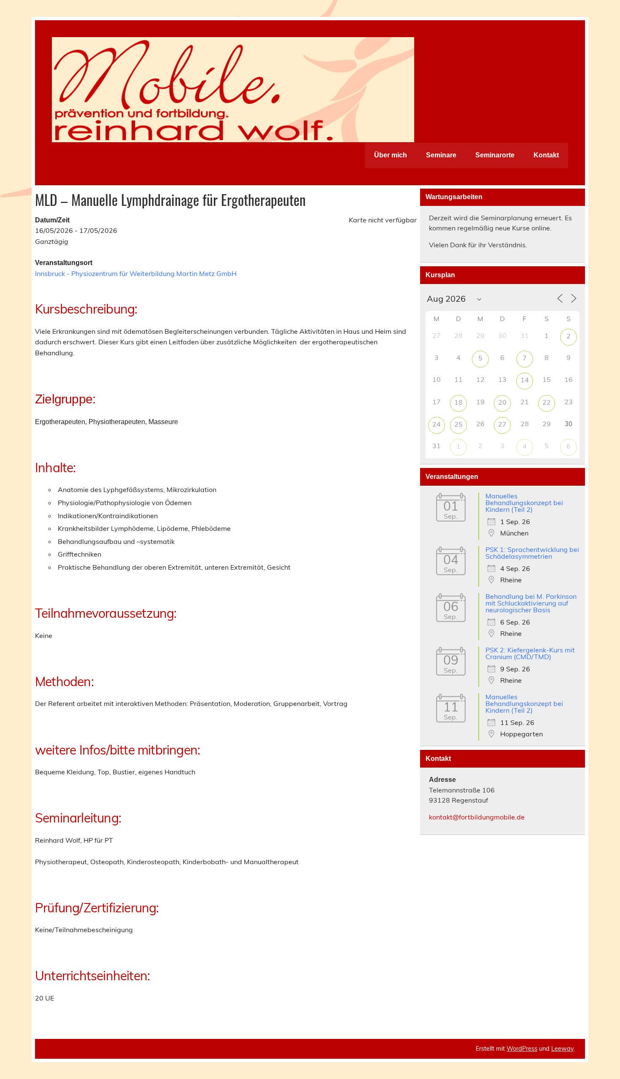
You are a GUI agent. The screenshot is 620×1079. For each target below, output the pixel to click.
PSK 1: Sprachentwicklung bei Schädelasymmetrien (532, 552)
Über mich (390, 155)
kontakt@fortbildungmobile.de (477, 817)
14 (524, 380)
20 (502, 402)
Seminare (441, 155)
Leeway (562, 1048)
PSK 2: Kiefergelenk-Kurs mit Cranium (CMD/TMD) (530, 653)
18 (458, 402)
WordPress (522, 1048)
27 (502, 424)
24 (436, 424)
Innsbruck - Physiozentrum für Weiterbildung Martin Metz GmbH (136, 273)
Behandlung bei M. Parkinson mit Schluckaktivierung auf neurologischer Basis (531, 603)
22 (546, 402)
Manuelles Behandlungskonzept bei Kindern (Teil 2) (524, 503)
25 (458, 424)
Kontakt (546, 155)
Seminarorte (495, 155)
